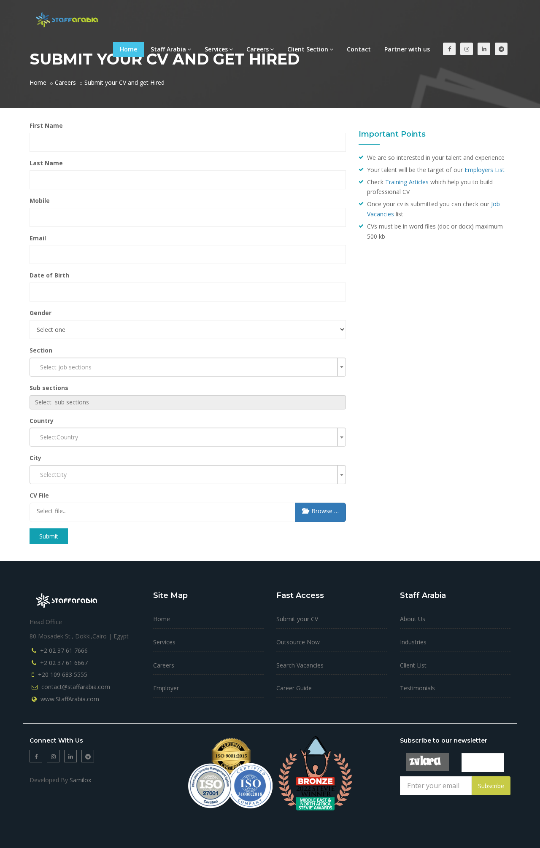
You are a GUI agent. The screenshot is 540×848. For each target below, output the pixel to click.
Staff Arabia (168, 49)
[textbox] (188, 402)
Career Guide (294, 688)
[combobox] (188, 367)
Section (41, 350)
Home (128, 49)
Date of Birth (49, 275)
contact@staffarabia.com (75, 687)
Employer (166, 688)
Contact (359, 49)
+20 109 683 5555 (62, 674)
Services (216, 49)
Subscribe (491, 786)
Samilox (80, 780)
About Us (412, 619)
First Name (46, 125)
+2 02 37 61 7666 (64, 650)
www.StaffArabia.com (69, 699)
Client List (413, 665)
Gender (40, 313)
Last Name (46, 163)
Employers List (484, 170)
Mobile (40, 201)
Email (38, 238)
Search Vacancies (300, 665)
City (35, 458)
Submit (48, 536)
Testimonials (417, 688)
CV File (39, 495)
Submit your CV (297, 619)
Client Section (307, 49)
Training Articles (407, 182)
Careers (257, 49)
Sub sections (49, 388)
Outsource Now (298, 642)
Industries (413, 642)
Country (42, 421)
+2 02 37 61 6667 (64, 663)
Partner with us (407, 49)
